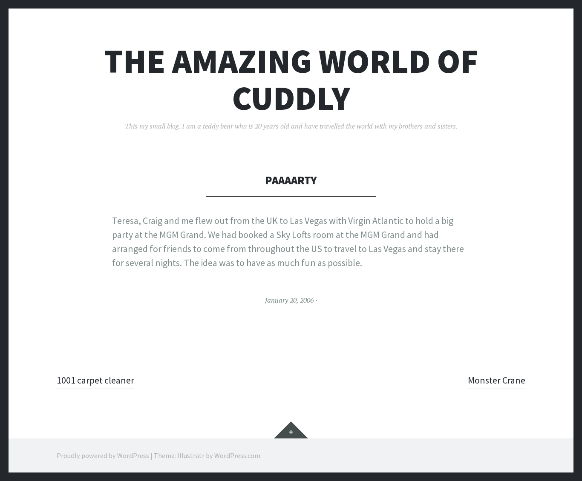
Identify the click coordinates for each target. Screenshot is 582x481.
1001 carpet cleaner (95, 380)
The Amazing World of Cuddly (291, 80)
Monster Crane (496, 380)
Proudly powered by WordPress (103, 455)
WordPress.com (237, 455)
